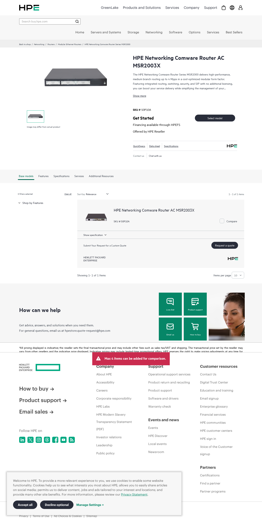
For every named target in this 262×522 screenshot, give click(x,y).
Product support (195, 309)
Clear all (68, 193)
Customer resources (218, 366)
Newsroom (156, 452)
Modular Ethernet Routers (69, 44)
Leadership (104, 445)
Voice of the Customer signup (216, 450)
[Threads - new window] (47, 440)
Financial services (213, 414)
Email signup (209, 398)
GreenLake (109, 7)
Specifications (171, 146)
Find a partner (210, 483)
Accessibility (105, 382)
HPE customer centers (216, 431)
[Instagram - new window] (39, 440)
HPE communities (213, 422)
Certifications (210, 475)
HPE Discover (157, 436)
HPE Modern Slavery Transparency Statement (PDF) (114, 422)
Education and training (216, 390)
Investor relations (109, 437)
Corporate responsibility (113, 398)
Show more (139, 95)
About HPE (104, 374)
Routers (51, 44)
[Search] (77, 21)
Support (210, 7)
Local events (157, 444)
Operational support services (169, 374)
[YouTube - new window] (63, 440)
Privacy (23, 516)
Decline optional (57, 505)
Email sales (33, 411)
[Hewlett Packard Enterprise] (29, 7)
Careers (102, 390)
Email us (170, 334)
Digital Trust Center (214, 382)
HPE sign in (208, 439)
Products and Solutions (142, 7)
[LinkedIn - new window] (22, 440)
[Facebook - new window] (55, 440)
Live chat (170, 309)
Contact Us (208, 374)
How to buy (195, 334)
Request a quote (224, 245)
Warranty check (159, 406)
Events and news (163, 419)
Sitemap (91, 516)
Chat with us (155, 155)
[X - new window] (30, 440)
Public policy (105, 453)
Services (172, 7)
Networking (39, 44)
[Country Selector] (232, 7)
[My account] (240, 7)
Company (191, 7)
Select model (215, 118)
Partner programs (213, 491)
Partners (208, 467)
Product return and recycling (169, 382)
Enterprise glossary (214, 406)
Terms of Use (41, 516)
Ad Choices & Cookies (68, 516)
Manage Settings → (90, 505)
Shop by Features (32, 202)
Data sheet (154, 146)
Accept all (25, 505)
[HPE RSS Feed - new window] (72, 440)
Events (153, 428)
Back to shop (25, 44)
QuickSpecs (139, 146)
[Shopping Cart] (223, 7)
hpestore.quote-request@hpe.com (87, 330)
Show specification (93, 234)
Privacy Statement (134, 494)
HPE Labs (103, 406)
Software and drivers (163, 398)
